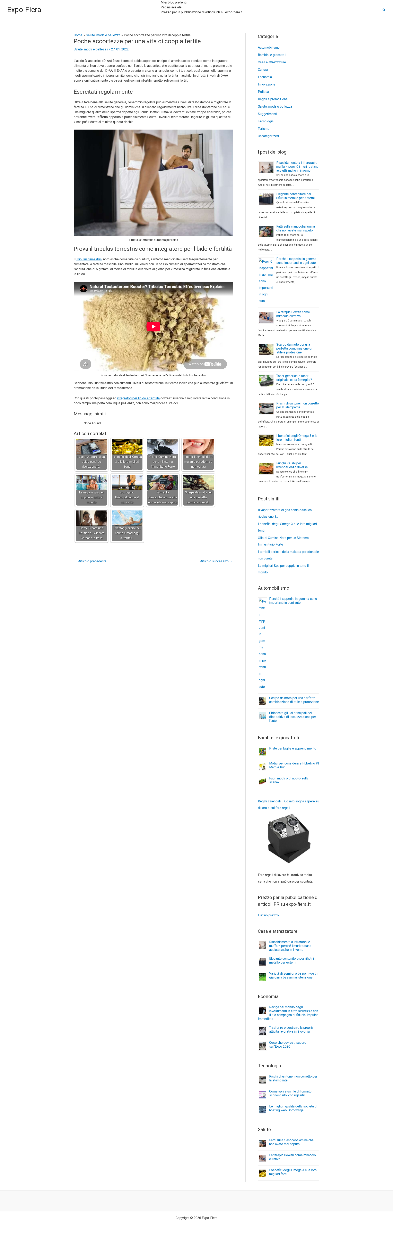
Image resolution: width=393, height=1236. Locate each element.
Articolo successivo (216, 561)
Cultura (263, 70)
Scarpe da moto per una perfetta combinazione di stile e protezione (294, 348)
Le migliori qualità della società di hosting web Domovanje (293, 1108)
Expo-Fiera (24, 10)
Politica (263, 92)
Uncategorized (268, 136)
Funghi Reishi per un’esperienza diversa (292, 465)
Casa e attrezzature (272, 62)
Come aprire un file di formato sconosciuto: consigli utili (290, 1093)
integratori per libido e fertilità (138, 398)
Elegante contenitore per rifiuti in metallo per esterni (295, 196)
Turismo (263, 129)
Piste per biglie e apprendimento (292, 748)
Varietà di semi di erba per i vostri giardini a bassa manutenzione (293, 975)
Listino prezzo (268, 915)
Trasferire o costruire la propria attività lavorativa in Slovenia (291, 1029)
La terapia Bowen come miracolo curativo (293, 314)
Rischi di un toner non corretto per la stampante (297, 405)
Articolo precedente (90, 561)
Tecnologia (265, 121)
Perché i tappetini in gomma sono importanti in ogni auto (296, 261)
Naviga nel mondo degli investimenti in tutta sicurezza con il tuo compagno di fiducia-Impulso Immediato (288, 1013)
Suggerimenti (267, 114)
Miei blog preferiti (173, 2)
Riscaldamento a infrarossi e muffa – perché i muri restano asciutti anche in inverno (297, 166)
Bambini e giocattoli (272, 55)
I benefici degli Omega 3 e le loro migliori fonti (296, 438)
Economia (265, 77)
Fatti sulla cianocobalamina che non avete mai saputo (295, 228)
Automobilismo (269, 47)
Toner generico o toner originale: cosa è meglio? (294, 378)
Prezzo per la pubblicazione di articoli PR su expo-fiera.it (201, 12)
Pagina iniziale (171, 7)
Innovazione (266, 84)
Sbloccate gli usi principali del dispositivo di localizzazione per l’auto (292, 717)
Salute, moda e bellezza (91, 49)
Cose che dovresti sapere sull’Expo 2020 (287, 1044)
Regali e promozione (273, 99)
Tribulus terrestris (89, 259)
